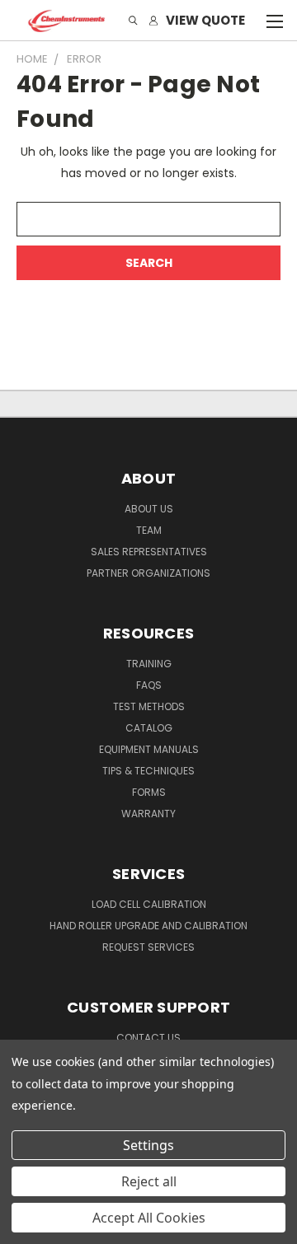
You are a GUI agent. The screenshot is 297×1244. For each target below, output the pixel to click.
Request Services (148, 947)
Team (149, 530)
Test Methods (149, 706)
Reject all (149, 1181)
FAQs (149, 685)
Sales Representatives (149, 552)
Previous (25, 1227)
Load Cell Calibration (149, 904)
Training (149, 664)
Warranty (148, 814)
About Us (149, 509)
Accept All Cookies (148, 1218)
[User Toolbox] (153, 21)
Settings (148, 1145)
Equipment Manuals (149, 749)
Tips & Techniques (148, 771)
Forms (149, 792)
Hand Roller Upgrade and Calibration (149, 926)
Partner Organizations (148, 573)
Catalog (148, 728)
